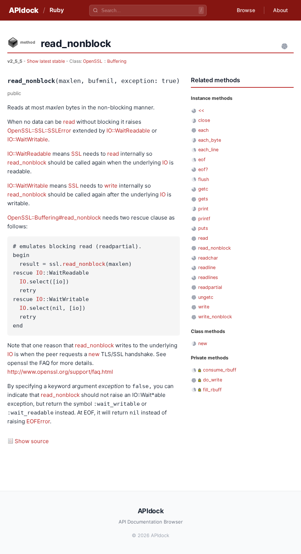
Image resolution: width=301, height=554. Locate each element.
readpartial (210, 287)
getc (203, 189)
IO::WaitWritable (27, 139)
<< (201, 110)
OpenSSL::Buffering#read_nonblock (54, 217)
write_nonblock (215, 316)
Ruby (57, 10)
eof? (203, 169)
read (69, 121)
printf (204, 218)
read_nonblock (26, 162)
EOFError (38, 421)
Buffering (116, 61)
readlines (208, 277)
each (203, 130)
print (203, 208)
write (110, 185)
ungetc (205, 297)
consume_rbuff (219, 370)
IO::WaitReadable (128, 130)
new (93, 354)
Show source (32, 441)
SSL (76, 153)
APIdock (24, 10)
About (280, 10)
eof (202, 159)
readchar (208, 258)
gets (203, 199)
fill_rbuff (212, 389)
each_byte (209, 140)
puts (203, 228)
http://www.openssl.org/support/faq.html (60, 371)
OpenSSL (92, 61)
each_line (208, 149)
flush (203, 179)
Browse (246, 10)
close (204, 120)
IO (165, 162)
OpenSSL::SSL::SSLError (39, 130)
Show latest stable (46, 61)
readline (206, 267)
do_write (212, 380)
